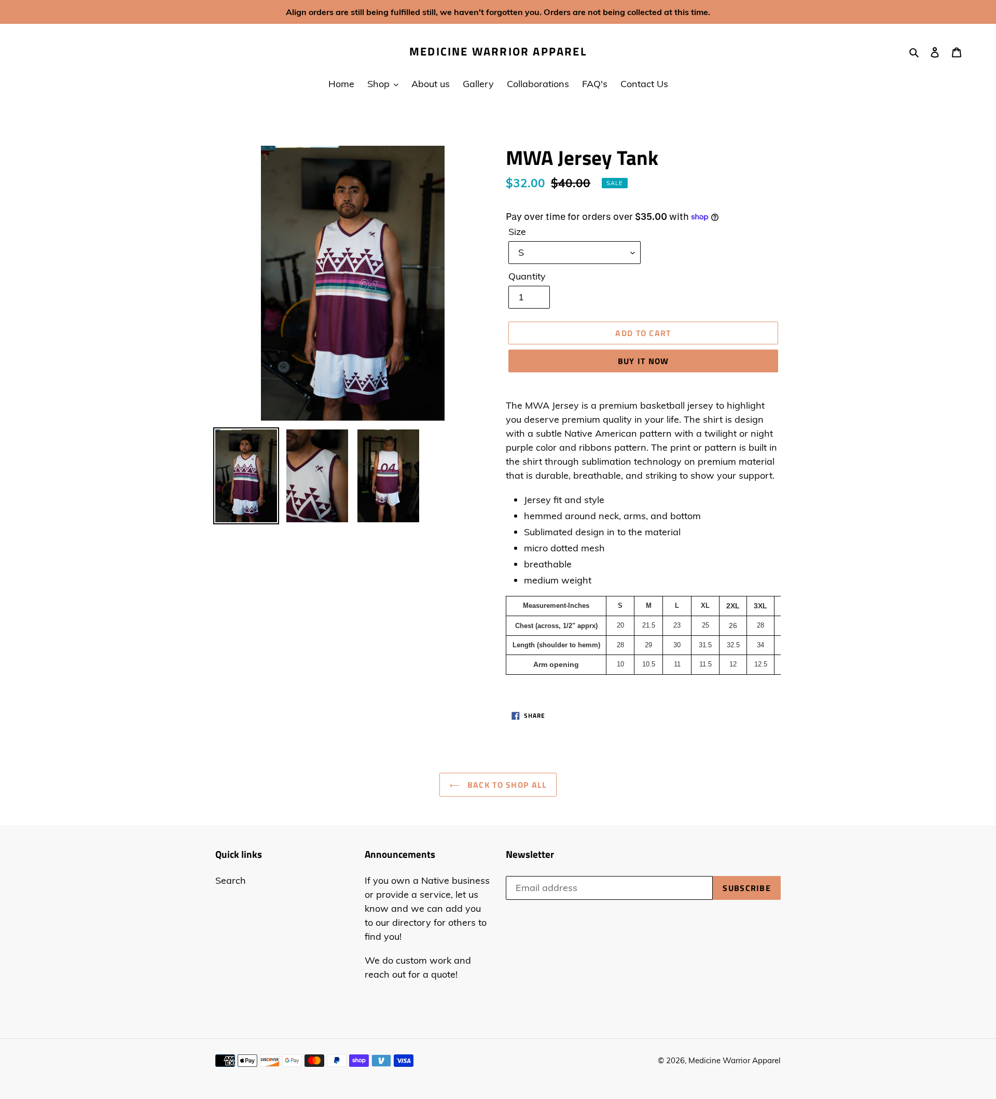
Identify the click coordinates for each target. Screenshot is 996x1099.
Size (517, 232)
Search (230, 880)
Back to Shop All (506, 784)
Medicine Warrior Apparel (498, 51)
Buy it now (643, 361)
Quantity (527, 276)
